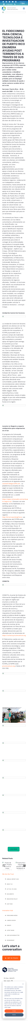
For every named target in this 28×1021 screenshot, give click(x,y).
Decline (14, 1014)
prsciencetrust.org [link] (8, 666)
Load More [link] (13, 849)
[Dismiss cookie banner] (22, 984)
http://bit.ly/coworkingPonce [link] (12, 517)
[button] (3, 865)
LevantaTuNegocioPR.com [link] (11, 483)
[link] (3, 2)
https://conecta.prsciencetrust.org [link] (14, 635)
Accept (14, 1011)
